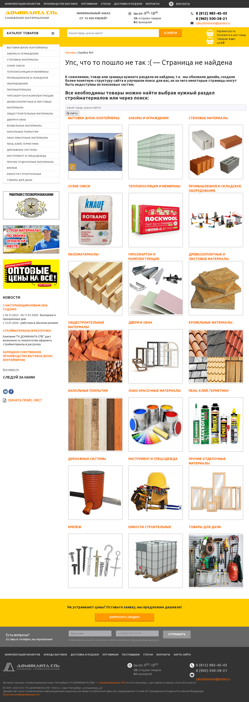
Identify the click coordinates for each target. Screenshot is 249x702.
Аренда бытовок (55, 654)
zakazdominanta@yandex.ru (213, 23)
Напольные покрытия (22, 131)
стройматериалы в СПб (111, 682)
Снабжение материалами (27, 17)
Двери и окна (16, 119)
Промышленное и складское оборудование (27, 80)
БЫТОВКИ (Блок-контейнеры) (27, 47)
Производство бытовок (61, 4)
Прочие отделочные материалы (30, 161)
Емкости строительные (24, 174)
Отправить (177, 634)
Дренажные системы (22, 149)
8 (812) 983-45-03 (211, 16)
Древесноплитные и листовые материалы (29, 104)
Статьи (105, 4)
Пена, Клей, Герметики (23, 143)
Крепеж (12, 167)
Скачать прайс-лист (25, 400)
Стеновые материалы (22, 59)
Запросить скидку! (124, 617)
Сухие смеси (16, 65)
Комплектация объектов (22, 4)
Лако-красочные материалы (27, 137)
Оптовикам (89, 4)
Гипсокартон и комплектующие (30, 95)
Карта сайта (182, 654)
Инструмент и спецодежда (26, 155)
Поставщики (131, 654)
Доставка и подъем (128, 4)
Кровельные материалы (24, 125)
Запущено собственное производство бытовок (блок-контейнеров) (28, 356)
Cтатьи (148, 654)
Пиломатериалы (19, 89)
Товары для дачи (19, 180)
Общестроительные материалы (30, 113)
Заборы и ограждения (23, 53)
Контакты (153, 4)
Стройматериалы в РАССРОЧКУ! (27, 330)
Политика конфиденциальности (145, 640)
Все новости (11, 369)
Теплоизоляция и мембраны (28, 71)
